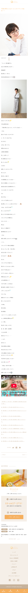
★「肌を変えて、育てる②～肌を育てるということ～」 (12, 407)
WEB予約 (10, 591)
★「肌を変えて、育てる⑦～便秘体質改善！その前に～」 (13, 428)
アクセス (17, 591)
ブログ (14, 570)
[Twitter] (13, 447)
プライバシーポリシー (14, 576)
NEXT (24, 454)
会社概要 (14, 573)
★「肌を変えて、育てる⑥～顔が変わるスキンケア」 (12, 425)
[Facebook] (16, 447)
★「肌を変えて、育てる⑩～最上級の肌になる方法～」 (12, 441)
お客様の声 (14, 567)
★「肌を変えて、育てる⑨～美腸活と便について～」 (12, 437)
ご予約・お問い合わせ (14, 517)
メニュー (14, 564)
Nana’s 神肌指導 (14, 558)
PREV (4, 454)
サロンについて (14, 555)
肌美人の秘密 (14, 561)
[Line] (20, 447)
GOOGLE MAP (12, 539)
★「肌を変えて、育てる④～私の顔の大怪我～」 (11, 416)
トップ (14, 552)
